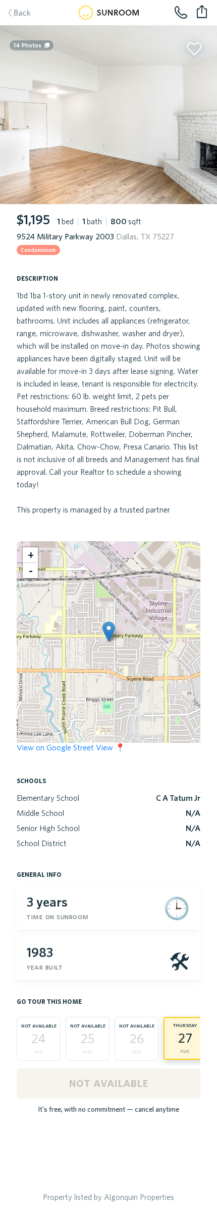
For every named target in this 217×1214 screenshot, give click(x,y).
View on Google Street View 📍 (71, 747)
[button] (108, 631)
